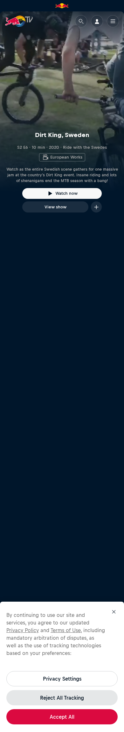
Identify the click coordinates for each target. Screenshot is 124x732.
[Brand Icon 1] (62, 5)
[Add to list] (96, 206)
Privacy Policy (22, 630)
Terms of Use (66, 630)
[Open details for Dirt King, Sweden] (62, 117)
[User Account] (97, 21)
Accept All (62, 717)
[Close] (113, 611)
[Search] (81, 21)
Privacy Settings (62, 679)
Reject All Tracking (62, 698)
